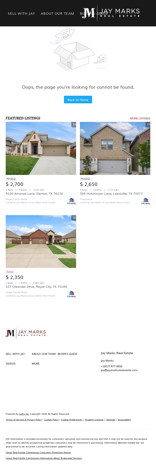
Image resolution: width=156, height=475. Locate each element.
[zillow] (119, 388)
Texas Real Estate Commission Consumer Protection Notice (38, 452)
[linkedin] (111, 388)
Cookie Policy (51, 419)
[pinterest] (104, 396)
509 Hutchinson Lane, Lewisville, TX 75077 (111, 193)
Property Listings (94, 419)
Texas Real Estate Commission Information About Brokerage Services (44, 458)
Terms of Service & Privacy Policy (24, 419)
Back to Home (78, 99)
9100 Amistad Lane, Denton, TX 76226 (34, 193)
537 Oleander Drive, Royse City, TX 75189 (36, 286)
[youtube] (142, 388)
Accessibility (124, 419)
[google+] (111, 396)
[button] (19, 354)
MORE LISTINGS (140, 118)
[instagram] (134, 388)
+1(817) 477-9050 (111, 366)
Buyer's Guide (94, 13)
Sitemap (110, 419)
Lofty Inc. (24, 414)
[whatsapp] (119, 396)
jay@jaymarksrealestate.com (119, 370)
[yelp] (126, 388)
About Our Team (57, 13)
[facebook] (104, 388)
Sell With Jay (21, 13)
